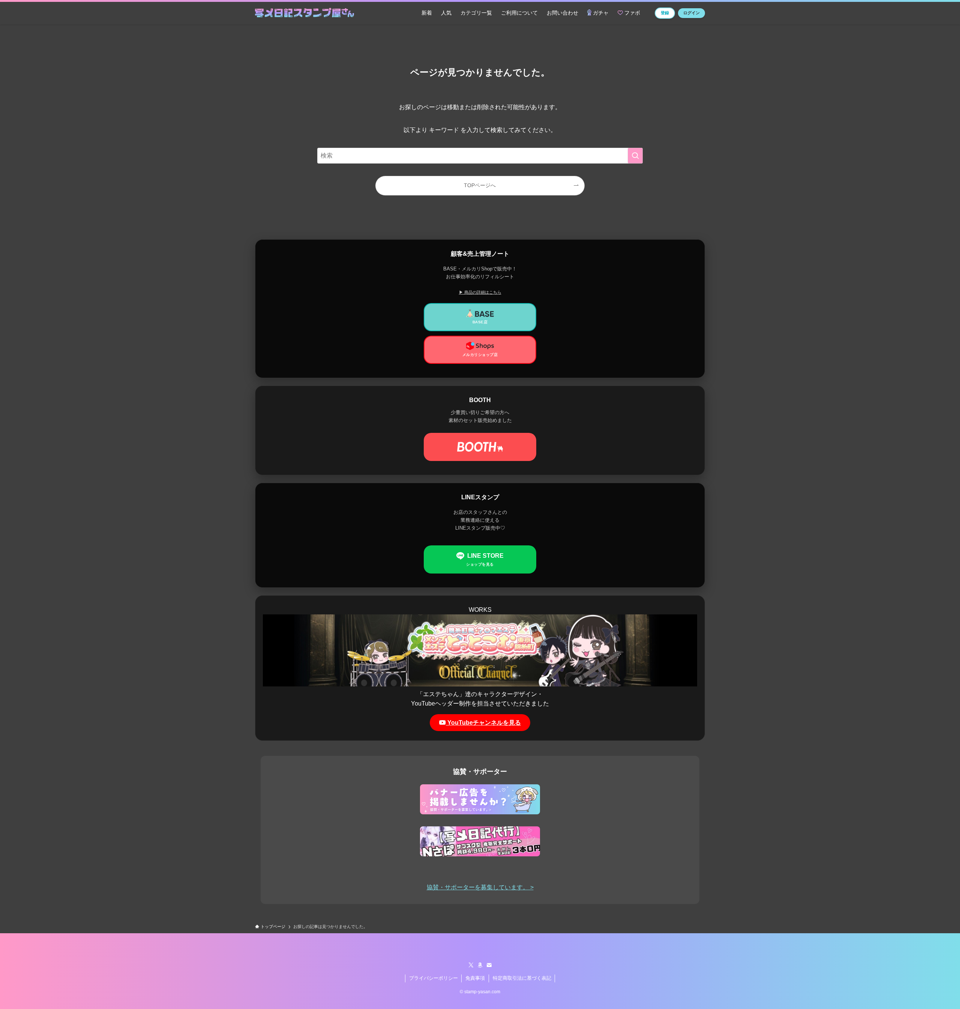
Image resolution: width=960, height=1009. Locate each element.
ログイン (691, 13)
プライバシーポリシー (433, 978)
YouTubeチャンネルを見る (483, 722)
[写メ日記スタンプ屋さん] (304, 13)
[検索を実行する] (635, 156)
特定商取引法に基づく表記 (522, 978)
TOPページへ (480, 185)
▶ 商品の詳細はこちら (480, 292)
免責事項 (475, 978)
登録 (665, 13)
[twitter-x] (471, 965)
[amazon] (480, 965)
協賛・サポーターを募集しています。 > (480, 887)
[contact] (489, 965)
